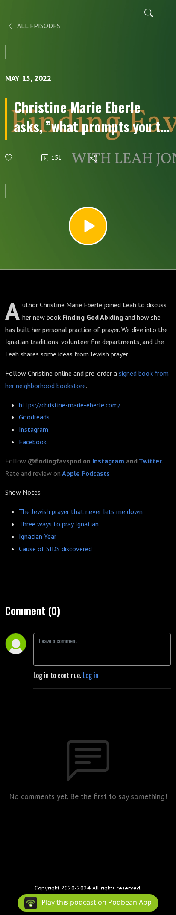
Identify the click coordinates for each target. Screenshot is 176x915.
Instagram (33, 429)
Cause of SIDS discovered (55, 548)
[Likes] (9, 157)
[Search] (148, 12)
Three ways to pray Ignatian (59, 524)
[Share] (94, 158)
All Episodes (38, 25)
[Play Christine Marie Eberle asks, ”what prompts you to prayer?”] (88, 226)
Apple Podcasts (86, 473)
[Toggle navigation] (166, 12)
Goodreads (34, 417)
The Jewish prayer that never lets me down (81, 511)
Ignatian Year (37, 536)
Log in (90, 675)
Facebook (33, 441)
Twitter (150, 461)
